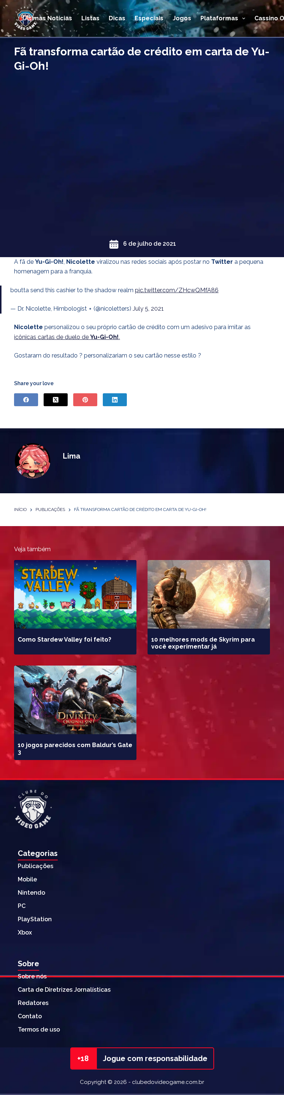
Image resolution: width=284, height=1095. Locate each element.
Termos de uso (39, 1029)
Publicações (35, 866)
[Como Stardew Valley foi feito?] (75, 594)
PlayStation (35, 919)
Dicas (117, 18)
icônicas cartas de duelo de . (67, 337)
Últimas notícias (47, 18)
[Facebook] (26, 399)
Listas (90, 18)
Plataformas (219, 18)
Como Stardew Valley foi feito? (64, 639)
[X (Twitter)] (56, 399)
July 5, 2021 (148, 308)
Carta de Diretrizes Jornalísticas (64, 989)
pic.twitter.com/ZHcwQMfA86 (177, 290)
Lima (71, 456)
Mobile (27, 879)
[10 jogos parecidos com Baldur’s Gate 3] (75, 700)
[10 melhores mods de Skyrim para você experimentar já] (209, 594)
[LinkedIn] (115, 399)
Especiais (149, 18)
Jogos (182, 18)
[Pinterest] (85, 399)
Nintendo (31, 892)
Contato (30, 1016)
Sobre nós (32, 976)
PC (22, 905)
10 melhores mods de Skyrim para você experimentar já (203, 643)
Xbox (25, 932)
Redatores (33, 1002)
